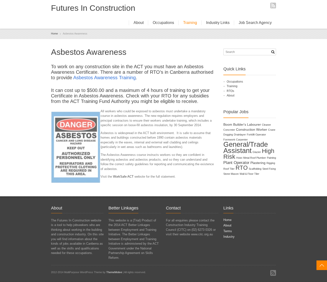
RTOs (230, 91)
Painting (271, 157)
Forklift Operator (256, 134)
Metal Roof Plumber (254, 157)
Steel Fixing (269, 168)
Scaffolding (255, 168)
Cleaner (266, 124)
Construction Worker (251, 129)
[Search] (273, 52)
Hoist (239, 157)
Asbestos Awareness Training (104, 77)
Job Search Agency (255, 23)
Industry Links (218, 23)
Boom (227, 124)
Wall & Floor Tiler (249, 173)
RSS (273, 5)
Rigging (270, 163)
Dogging (228, 134)
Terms (227, 231)
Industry (229, 236)
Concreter (229, 129)
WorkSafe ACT (123, 176)
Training (190, 23)
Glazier (257, 152)
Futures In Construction (93, 7)
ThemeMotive (114, 272)
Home (227, 220)
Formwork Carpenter (235, 139)
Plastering (257, 163)
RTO (242, 167)
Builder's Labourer (247, 124)
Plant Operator (236, 162)
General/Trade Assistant (245, 147)
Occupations (163, 23)
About (139, 23)
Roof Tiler (229, 168)
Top (321, 265)
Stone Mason (231, 173)
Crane (271, 129)
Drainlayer (240, 134)
